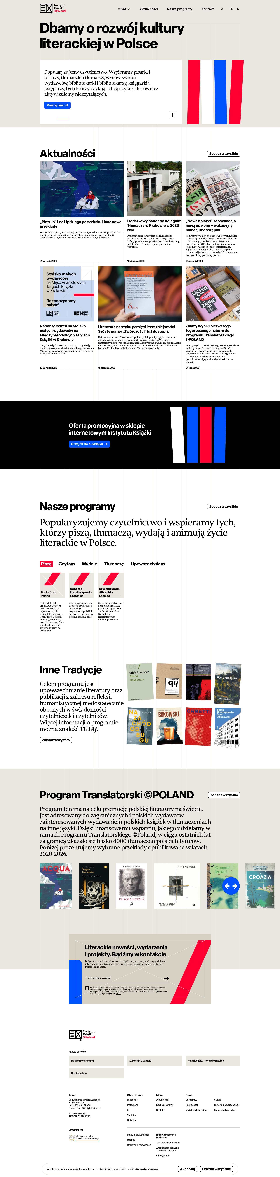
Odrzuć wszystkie (216, 1168)
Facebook (132, 1099)
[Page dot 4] (88, 119)
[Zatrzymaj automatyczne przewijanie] (173, 115)
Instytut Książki (53, 9)
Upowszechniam (148, 564)
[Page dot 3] (76, 119)
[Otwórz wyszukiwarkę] (222, 9)
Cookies (131, 1140)
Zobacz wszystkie (223, 153)
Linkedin (131, 1120)
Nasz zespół (192, 1105)
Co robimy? (191, 1099)
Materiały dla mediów (225, 1110)
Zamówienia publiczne (168, 1142)
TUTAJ (88, 729)
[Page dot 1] (50, 119)
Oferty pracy (162, 1155)
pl (231, 9)
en (237, 9)
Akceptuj (187, 1168)
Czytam (67, 564)
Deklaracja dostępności (139, 1145)
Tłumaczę (114, 564)
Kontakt (160, 1110)
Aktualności (162, 1099)
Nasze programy (164, 1105)
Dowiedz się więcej (146, 1168)
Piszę (46, 564)
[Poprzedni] (226, 886)
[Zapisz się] (166, 978)
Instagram (132, 1105)
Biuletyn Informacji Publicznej (166, 1136)
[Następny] (235, 886)
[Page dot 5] (101, 119)
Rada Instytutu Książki (197, 1110)
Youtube (131, 1115)
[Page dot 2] (63, 119)
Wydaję (89, 564)
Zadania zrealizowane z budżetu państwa (167, 1149)
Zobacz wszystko (56, 739)
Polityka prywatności (138, 1134)
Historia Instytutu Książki (227, 1105)
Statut (217, 1099)
